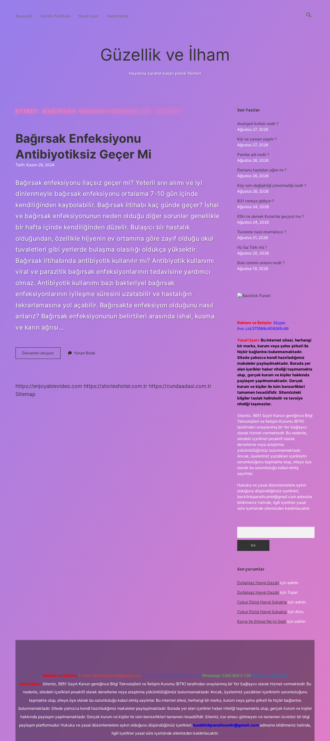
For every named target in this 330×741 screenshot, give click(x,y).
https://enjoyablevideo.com (48, 386)
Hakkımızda (117, 16)
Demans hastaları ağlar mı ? (261, 170)
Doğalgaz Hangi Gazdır (258, 582)
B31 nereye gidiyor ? (255, 200)
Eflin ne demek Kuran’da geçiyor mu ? (270, 216)
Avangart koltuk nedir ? (257, 123)
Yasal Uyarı (88, 16)
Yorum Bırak (84, 353)
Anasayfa (24, 16)
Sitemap (25, 394)
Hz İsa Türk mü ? (252, 247)
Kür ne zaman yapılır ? (257, 139)
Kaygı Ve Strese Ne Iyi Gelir (261, 621)
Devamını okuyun (41, 354)
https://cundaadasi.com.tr (180, 386)
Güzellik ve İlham (165, 54)
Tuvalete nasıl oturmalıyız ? (261, 231)
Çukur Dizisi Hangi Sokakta (262, 602)
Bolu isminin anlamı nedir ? (261, 262)
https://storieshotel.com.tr (115, 386)
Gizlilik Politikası (55, 16)
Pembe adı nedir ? (253, 154)
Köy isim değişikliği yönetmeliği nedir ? (271, 185)
